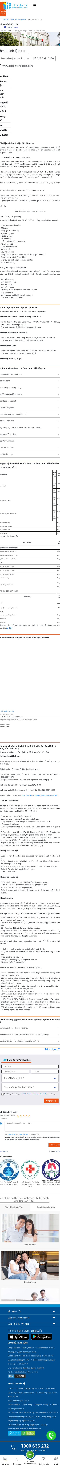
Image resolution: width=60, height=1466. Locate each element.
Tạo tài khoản (24, 1134)
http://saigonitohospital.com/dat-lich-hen (39, 795)
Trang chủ (6, 19)
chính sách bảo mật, (29, 1094)
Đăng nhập (12, 1134)
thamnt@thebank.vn (16, 1409)
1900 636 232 (35, 1446)
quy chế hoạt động (42, 1094)
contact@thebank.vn (21, 1401)
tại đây (9, 628)
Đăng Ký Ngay (51, 1101)
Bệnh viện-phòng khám (18, 19)
